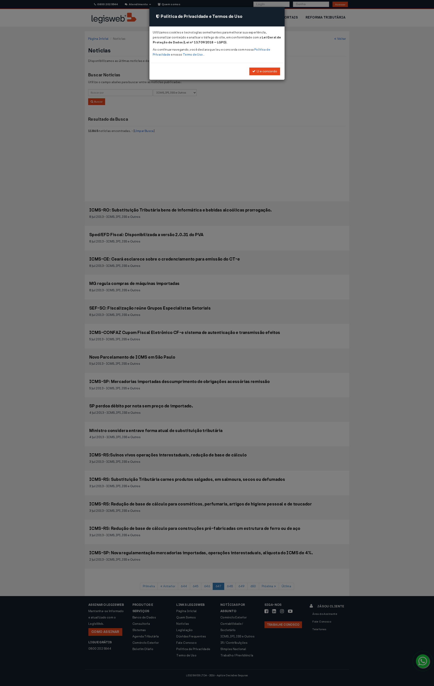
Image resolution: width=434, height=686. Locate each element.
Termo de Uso (193, 54)
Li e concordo (266, 71)
